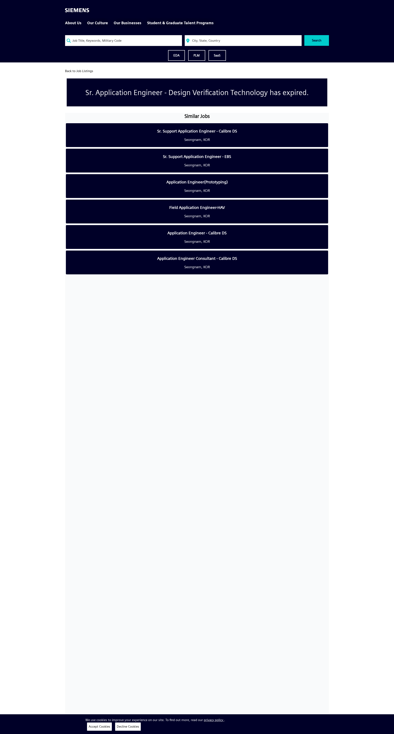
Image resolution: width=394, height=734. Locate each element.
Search (316, 40)
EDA (176, 55)
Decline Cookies (128, 726)
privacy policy (214, 720)
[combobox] (123, 40)
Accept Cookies (99, 726)
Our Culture (97, 23)
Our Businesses (127, 23)
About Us (73, 23)
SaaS (217, 55)
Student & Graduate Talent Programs (180, 23)
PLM (197, 55)
